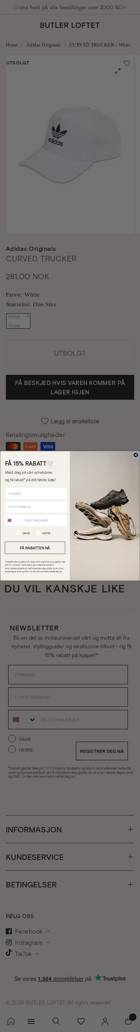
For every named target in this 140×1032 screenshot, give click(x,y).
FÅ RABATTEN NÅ (35, 547)
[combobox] (13, 520)
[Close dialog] (135, 455)
